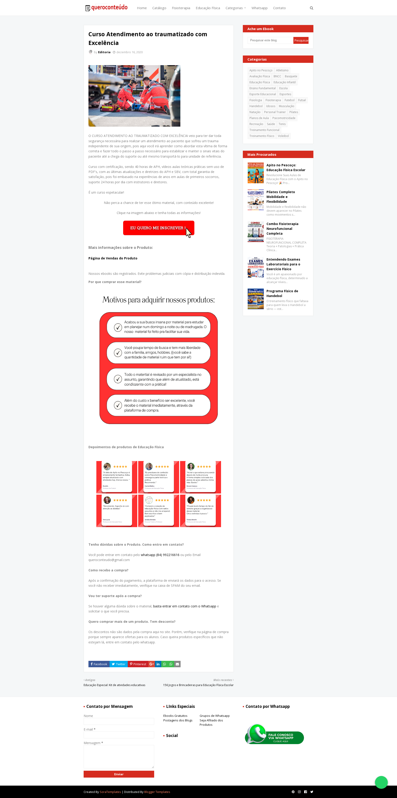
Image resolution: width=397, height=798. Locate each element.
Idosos (270, 106)
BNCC (277, 76)
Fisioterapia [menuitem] (181, 8)
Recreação (256, 124)
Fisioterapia (273, 100)
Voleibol (283, 136)
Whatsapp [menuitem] (260, 8)
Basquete (291, 76)
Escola (283, 88)
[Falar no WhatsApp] (381, 782)
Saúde (271, 124)
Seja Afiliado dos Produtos (211, 722)
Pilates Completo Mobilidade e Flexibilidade (281, 197)
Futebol (290, 100)
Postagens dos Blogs (178, 720)
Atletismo (282, 70)
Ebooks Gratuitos (175, 716)
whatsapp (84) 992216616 (160, 555)
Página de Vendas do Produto (112, 258)
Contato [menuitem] (279, 8)
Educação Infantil (285, 82)
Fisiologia (256, 100)
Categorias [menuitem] (234, 8)
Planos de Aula (259, 118)
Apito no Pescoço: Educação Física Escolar (286, 167)
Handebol (256, 106)
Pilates (293, 112)
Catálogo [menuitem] (159, 8)
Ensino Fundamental (263, 88)
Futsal (302, 100)
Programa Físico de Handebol (282, 293)
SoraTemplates (110, 792)
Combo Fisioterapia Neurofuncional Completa (282, 229)
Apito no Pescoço (261, 70)
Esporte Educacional (263, 94)
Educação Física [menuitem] (208, 8)
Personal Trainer (275, 112)
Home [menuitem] (142, 8)
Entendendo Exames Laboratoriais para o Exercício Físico (283, 264)
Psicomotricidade (283, 118)
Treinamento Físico (262, 136)
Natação (255, 112)
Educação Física (260, 82)
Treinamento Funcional (264, 130)
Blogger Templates (157, 792)
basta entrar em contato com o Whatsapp (184, 606)
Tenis (282, 124)
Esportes (285, 94)
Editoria (104, 52)
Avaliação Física (260, 76)
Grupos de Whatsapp (215, 716)
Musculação (286, 106)
